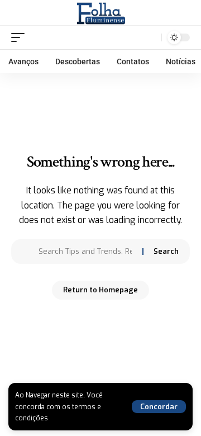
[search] (150, 37)
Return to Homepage (100, 290)
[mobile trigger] (20, 37)
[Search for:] (86, 251)
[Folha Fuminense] (101, 13)
